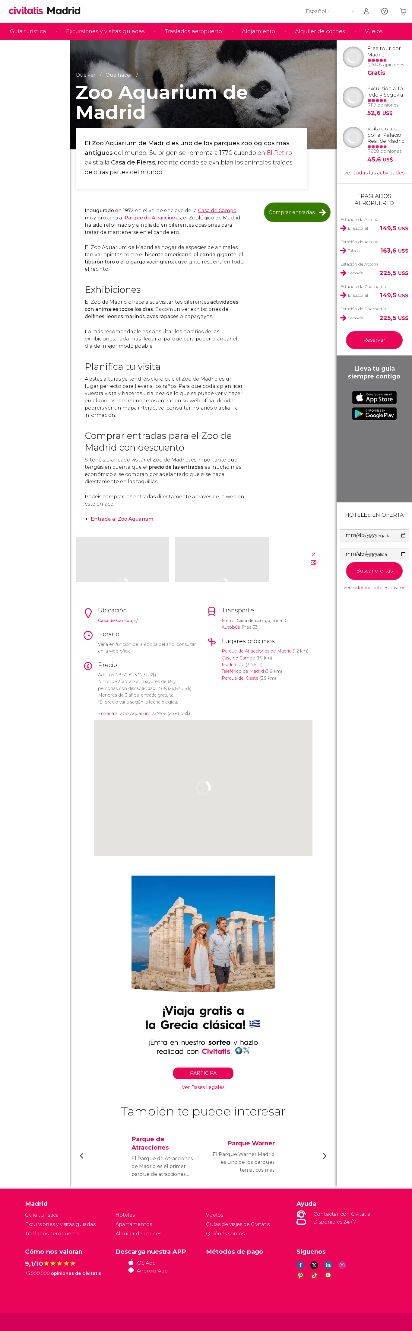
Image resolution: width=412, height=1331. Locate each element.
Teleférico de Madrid (243, 671)
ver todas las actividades (374, 173)
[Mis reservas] (367, 11)
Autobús (231, 627)
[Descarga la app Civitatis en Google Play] (374, 413)
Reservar (374, 340)
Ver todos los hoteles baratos (374, 587)
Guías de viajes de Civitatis (238, 1224)
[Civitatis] (40, 1321)
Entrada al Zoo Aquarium (122, 519)
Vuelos (374, 31)
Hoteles (125, 1215)
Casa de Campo (217, 210)
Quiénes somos (225, 1234)
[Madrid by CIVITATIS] (28, 11)
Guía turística (28, 31)
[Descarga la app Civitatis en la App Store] (374, 397)
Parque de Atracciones (153, 218)
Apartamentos (134, 1224)
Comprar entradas (292, 212)
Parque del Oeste (240, 678)
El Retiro (279, 152)
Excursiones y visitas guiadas (105, 31)
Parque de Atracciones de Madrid (257, 651)
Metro (228, 620)
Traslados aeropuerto (193, 31)
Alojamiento (258, 31)
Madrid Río (233, 664)
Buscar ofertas (374, 571)
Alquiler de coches (320, 31)
